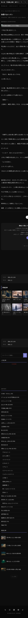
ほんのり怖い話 (22, 17)
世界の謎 (3, 412)
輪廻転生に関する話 (6, 518)
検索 (25, 355)
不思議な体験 (4, 408)
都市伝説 (3, 521)
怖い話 (3, 430)
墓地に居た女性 (12, 277)
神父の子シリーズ (6, 507)
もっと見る (14, 576)
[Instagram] (9, 609)
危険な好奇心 (6, 481)
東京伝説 (3, 445)
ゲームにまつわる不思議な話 (9, 397)
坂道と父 (10, 280)
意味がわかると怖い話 (7, 434)
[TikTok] (22, 609)
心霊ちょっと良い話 (6, 423)
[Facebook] (18, 609)
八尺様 (4, 478)
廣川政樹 (18, 613)
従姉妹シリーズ (5, 419)
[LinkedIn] (14, 609)
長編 (2, 525)
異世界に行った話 (6, 499)
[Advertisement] (14, 376)
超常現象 (3, 514)
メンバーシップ (22, 6)
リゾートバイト (6, 470)
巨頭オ (4, 492)
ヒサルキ (4, 463)
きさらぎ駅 (5, 456)
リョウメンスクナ (7, 474)
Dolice (13, 613)
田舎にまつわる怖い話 (7, 496)
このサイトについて (13, 6)
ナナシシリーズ (5, 401)
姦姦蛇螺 (4, 485)
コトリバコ (5, 459)
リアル (4, 467)
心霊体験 (3, 426)
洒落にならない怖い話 (7, 448)
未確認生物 (4, 437)
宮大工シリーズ (5, 415)
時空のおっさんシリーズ (8, 503)
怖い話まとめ (4, 6)
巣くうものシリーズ (7, 489)
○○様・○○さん (5, 393)
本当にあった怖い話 (6, 441)
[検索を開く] (21, 2)
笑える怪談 (4, 510)
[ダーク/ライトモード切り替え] (25, 2)
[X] (5, 609)
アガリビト (5, 452)
